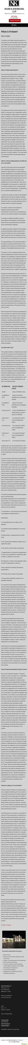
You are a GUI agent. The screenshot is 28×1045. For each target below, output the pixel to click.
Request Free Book (15, 20)
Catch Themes (16, 1041)
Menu (14, 25)
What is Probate (7, 925)
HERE (5, 1029)
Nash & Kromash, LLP (14, 10)
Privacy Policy (8, 1013)
